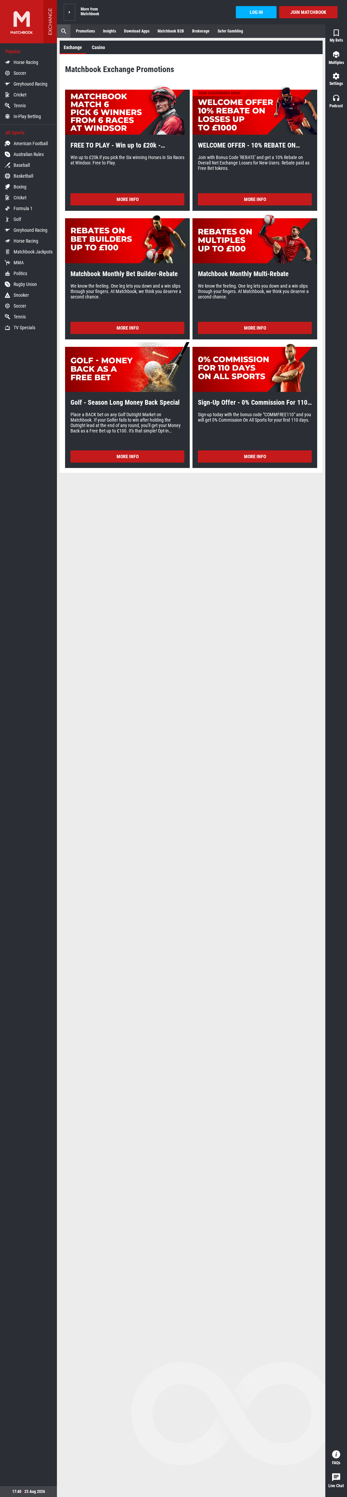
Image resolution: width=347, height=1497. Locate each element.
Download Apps (136, 31)
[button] (69, 12)
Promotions (85, 31)
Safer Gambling (230, 31)
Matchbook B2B (171, 31)
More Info (128, 199)
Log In (256, 12)
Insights (109, 31)
